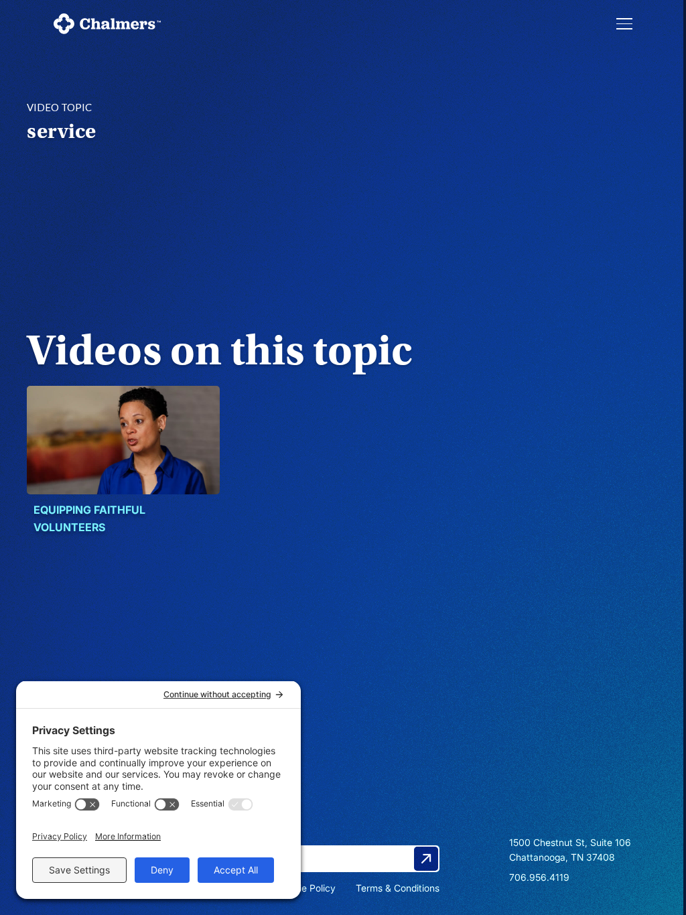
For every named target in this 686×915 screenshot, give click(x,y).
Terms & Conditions (397, 888)
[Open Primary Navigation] (624, 23)
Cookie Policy (306, 888)
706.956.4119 (539, 877)
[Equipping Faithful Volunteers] (123, 440)
